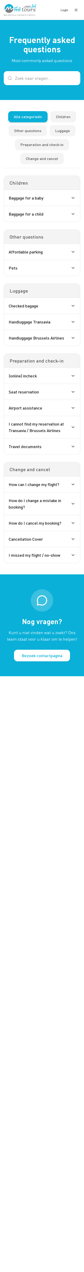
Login (64, 10)
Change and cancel (42, 158)
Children (63, 116)
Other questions (27, 130)
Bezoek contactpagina (42, 655)
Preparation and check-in (42, 144)
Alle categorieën (28, 116)
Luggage (62, 130)
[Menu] (76, 10)
